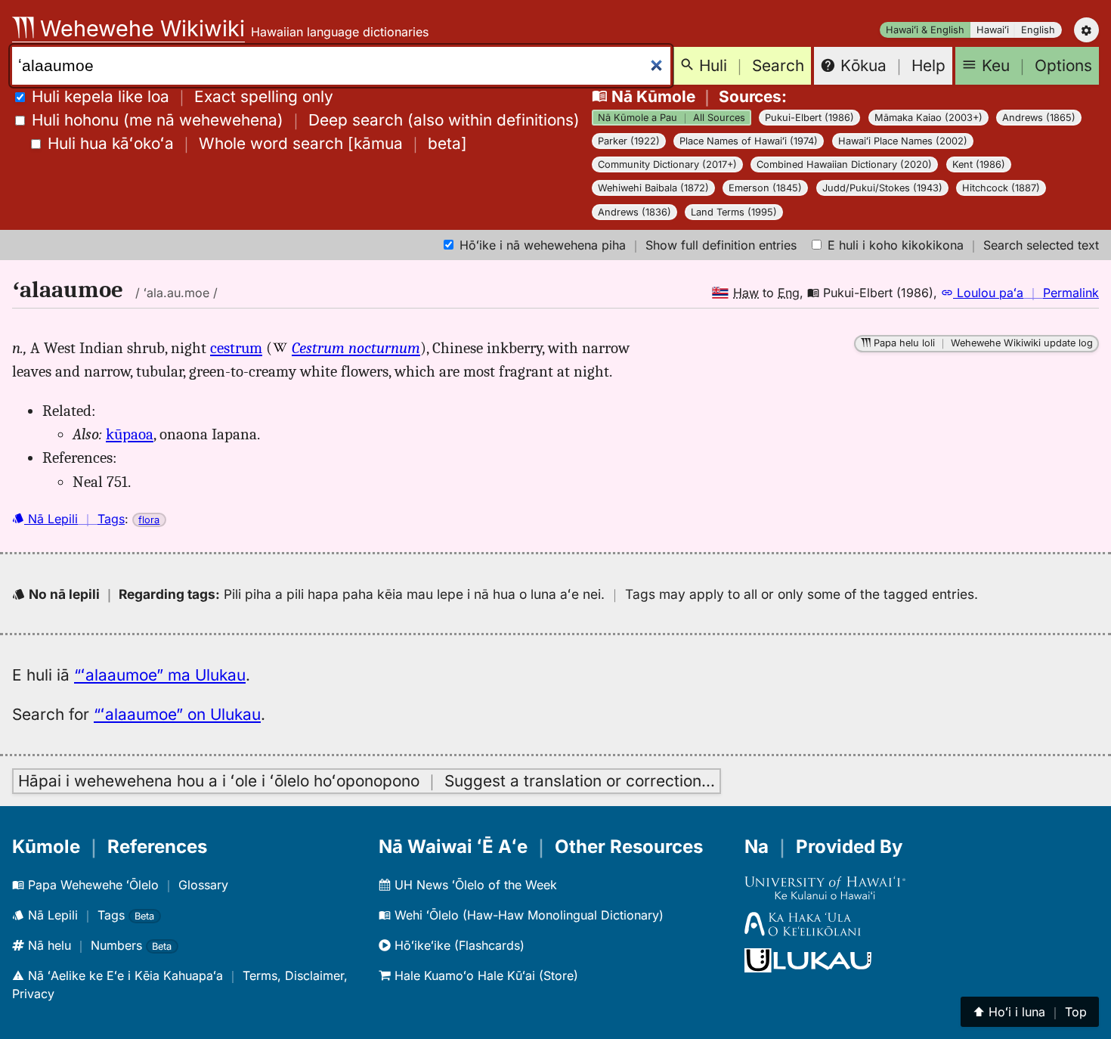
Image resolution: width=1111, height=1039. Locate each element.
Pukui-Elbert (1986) (809, 117)
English (1038, 30)
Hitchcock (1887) (1001, 188)
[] (257, 143)
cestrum (236, 348)
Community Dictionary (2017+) (667, 164)
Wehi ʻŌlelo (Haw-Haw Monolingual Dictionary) (527, 915)
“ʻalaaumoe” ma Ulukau (160, 674)
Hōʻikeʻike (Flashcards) (458, 945)
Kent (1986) (978, 164)
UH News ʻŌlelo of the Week (474, 884)
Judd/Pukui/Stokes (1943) (882, 188)
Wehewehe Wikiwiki (139, 28)
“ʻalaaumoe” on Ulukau (177, 714)
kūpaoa (129, 434)
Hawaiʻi (992, 30)
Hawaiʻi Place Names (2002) (902, 141)
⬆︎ (1030, 1011)
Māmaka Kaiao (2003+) (928, 117)
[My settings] (1086, 29)
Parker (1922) (629, 141)
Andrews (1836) (634, 212)
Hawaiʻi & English (925, 30)
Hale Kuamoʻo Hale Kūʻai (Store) (484, 975)
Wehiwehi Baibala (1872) (653, 188)
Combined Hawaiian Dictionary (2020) (844, 164)
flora (148, 520)
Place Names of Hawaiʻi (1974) (748, 141)
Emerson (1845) (765, 188)
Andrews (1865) (1038, 117)
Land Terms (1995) (734, 212)
